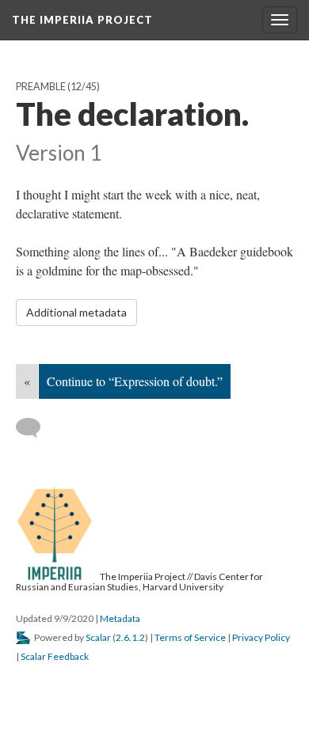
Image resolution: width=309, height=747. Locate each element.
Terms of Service (190, 637)
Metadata (120, 618)
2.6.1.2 (130, 637)
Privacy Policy (261, 637)
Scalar (98, 637)
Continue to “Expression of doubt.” (135, 381)
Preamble (41, 87)
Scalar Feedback (55, 656)
